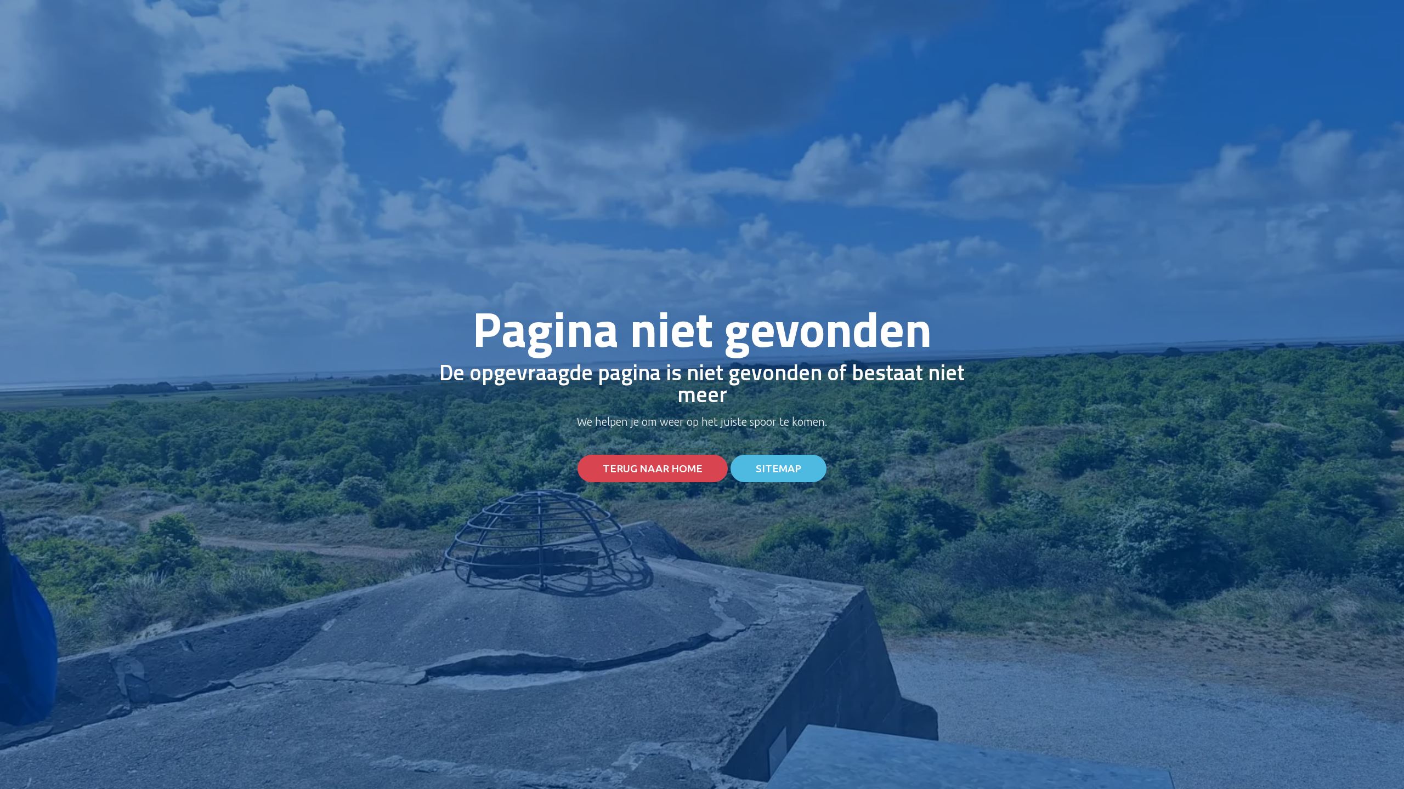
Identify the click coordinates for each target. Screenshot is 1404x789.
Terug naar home (653, 468)
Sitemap (778, 468)
